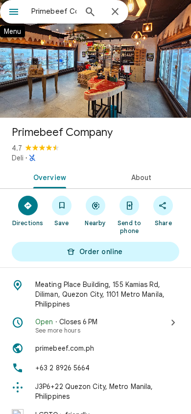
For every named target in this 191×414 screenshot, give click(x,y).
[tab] (48, 176)
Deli (18, 158)
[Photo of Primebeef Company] (95, 59)
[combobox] (53, 11)
